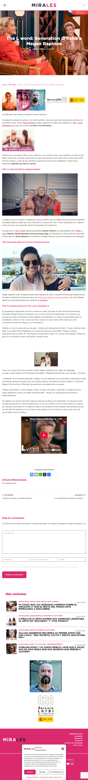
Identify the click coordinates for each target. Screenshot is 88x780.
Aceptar (30, 772)
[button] (63, 749)
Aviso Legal (58, 777)
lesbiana (39, 220)
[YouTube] (68, 763)
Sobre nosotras (76, 734)
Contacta (79, 741)
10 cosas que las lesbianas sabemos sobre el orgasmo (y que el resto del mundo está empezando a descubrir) (48, 607)
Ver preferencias (56, 772)
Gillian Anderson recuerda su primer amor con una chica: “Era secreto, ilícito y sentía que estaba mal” (52, 635)
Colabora (78, 736)
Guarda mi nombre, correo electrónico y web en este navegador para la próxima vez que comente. (41, 567)
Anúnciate (78, 738)
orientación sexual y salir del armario (53, 297)
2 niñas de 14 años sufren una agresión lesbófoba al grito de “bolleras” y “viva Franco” (51, 620)
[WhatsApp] (72, 763)
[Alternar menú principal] (4, 5)
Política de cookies (32, 777)
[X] (44, 475)
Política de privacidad (46, 777)
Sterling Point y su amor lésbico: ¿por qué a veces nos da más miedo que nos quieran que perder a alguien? (51, 649)
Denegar (42, 772)
